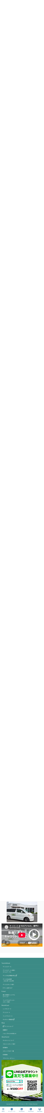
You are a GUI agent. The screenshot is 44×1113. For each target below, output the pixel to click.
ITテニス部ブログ (7, 988)
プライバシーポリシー (9, 1058)
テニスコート (6, 1012)
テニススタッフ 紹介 (8, 984)
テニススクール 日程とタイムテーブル (9, 971)
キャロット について (8, 1040)
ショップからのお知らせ (9, 1033)
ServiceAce (39, 1111)
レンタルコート (7, 1009)
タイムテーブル (11, 1111)
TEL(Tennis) (21, 1111)
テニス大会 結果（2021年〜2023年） (9, 980)
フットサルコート (8, 1016)
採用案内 (5, 1047)
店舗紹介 (5, 1030)
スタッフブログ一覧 (8, 1051)
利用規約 (5, 1054)
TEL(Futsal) (31, 1111)
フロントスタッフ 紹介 (9, 1044)
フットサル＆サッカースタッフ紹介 (9, 1001)
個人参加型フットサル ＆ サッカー (9, 995)
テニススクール (7, 966)
